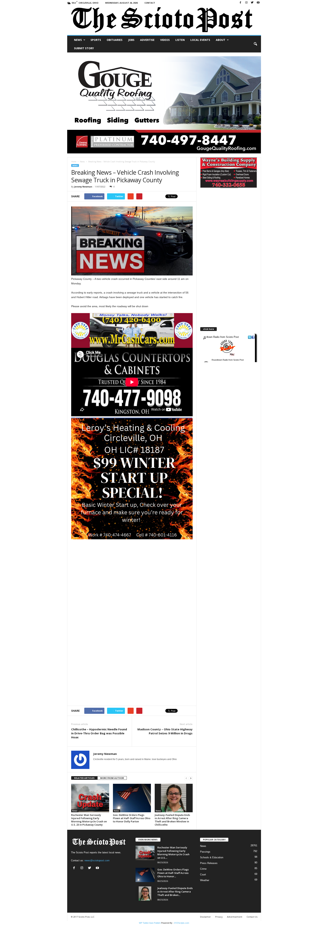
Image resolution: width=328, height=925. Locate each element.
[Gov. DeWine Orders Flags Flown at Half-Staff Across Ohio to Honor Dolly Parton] (132, 798)
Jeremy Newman (83, 186)
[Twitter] (252, 3)
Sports (96, 40)
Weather (204, 880)
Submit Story (84, 48)
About (220, 40)
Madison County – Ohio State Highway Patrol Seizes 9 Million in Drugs (164, 731)
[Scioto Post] (164, 20)
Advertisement (234, 916)
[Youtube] (258, 3)
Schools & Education (211, 857)
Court (203, 874)
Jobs (131, 40)
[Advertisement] (132, 566)
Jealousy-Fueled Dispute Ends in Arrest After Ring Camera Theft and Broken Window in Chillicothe (172, 819)
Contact (149, 2)
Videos (165, 40)
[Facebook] (240, 3)
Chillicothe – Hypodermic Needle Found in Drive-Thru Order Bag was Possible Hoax (99, 733)
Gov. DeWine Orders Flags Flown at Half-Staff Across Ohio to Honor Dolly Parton (131, 818)
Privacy (219, 916)
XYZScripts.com (181, 923)
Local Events (200, 40)
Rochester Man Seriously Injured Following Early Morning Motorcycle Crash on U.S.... (173, 852)
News (78, 40)
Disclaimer (205, 916)
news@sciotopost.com (97, 860)
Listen (180, 40)
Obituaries (114, 40)
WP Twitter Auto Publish (150, 923)
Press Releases (209, 863)
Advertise (147, 40)
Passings (205, 851)
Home (73, 161)
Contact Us (252, 916)
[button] (255, 44)
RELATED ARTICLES (84, 778)
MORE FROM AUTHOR (112, 778)
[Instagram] (246, 3)
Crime (203, 868)
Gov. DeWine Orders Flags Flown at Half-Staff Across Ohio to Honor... (173, 873)
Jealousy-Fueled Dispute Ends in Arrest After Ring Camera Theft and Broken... (175, 891)
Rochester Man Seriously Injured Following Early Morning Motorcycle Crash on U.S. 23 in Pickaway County (89, 819)
